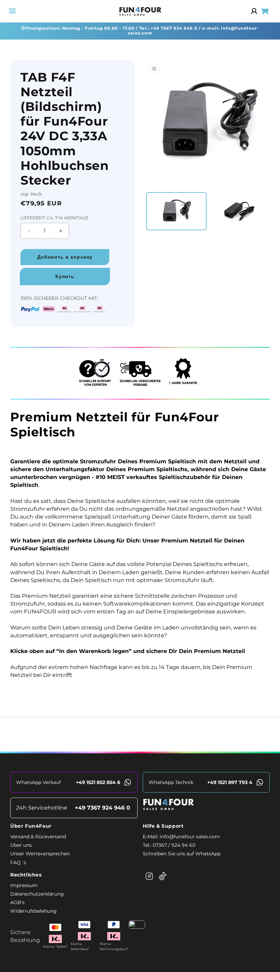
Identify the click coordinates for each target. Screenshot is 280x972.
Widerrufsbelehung (33, 911)
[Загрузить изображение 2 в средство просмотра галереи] (238, 211)
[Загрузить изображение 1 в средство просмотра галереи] (176, 211)
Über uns (21, 845)
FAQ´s (18, 862)
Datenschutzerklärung (37, 894)
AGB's (17, 902)
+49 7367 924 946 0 (174, 28)
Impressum (24, 885)
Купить (64, 276)
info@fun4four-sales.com (190, 836)
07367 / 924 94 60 (174, 845)
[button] (12, 10)
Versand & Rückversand (38, 836)
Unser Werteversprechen (40, 854)
